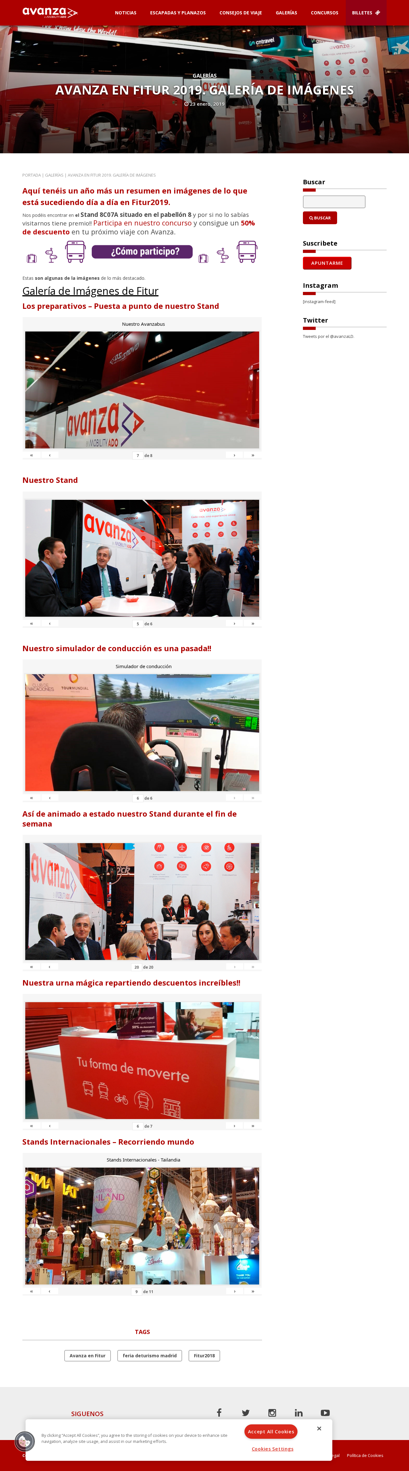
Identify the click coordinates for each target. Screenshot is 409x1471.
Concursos (324, 13)
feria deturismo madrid (150, 1356)
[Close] (319, 1428)
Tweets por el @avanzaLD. (328, 336)
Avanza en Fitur (87, 1356)
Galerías (286, 13)
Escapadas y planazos (178, 13)
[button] (24, 1441)
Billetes (363, 13)
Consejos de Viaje (241, 13)
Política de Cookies (365, 1455)
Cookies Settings (273, 1449)
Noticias (125, 13)
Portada (31, 175)
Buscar (322, 218)
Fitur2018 (204, 1356)
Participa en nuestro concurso (142, 222)
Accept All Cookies (271, 1432)
